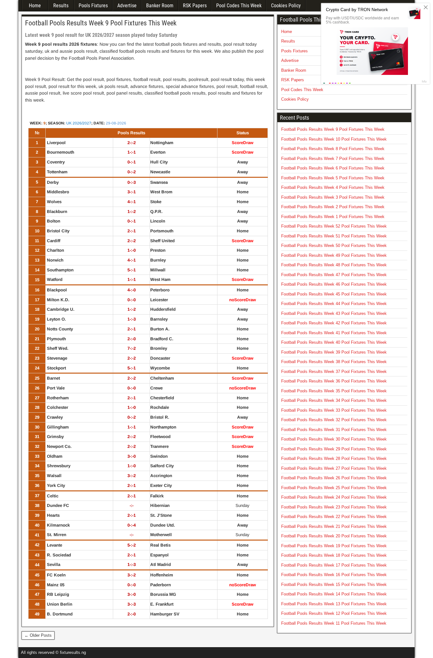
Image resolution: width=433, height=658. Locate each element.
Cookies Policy (286, 6)
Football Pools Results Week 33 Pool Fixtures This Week (334, 410)
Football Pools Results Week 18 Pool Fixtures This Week (334, 555)
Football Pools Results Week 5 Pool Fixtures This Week (333, 178)
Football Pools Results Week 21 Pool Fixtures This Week (334, 526)
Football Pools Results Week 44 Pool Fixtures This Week (334, 303)
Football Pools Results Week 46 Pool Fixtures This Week (334, 284)
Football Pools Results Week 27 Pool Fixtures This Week (334, 468)
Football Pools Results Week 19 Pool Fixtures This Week (334, 545)
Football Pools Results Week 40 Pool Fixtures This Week (334, 342)
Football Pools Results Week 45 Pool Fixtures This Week (334, 294)
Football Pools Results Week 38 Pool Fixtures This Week (334, 361)
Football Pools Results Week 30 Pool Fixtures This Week (334, 439)
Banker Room (159, 6)
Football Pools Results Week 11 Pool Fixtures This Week (333, 623)
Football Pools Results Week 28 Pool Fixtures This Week (334, 458)
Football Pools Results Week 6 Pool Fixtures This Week (333, 168)
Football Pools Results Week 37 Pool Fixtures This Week (334, 371)
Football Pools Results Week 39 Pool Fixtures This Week (334, 352)
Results (60, 6)
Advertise (127, 6)
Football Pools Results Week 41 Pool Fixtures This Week (334, 332)
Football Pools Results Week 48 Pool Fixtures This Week (334, 265)
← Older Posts (38, 635)
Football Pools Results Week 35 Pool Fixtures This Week (334, 391)
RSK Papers (195, 6)
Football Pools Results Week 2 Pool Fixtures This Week (333, 206)
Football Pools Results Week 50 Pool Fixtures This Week (334, 245)
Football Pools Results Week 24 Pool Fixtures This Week (334, 497)
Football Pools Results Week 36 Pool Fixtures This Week (334, 381)
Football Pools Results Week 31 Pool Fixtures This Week (334, 429)
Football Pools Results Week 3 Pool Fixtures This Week (333, 197)
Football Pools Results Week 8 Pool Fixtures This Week (333, 148)
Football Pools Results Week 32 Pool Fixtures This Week (334, 419)
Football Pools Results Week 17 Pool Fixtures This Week (334, 565)
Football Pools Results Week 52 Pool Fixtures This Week (334, 226)
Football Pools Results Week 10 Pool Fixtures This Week (334, 139)
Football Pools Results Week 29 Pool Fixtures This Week (334, 449)
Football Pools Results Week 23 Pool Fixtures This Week (334, 507)
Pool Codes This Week (239, 6)
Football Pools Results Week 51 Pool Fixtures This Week (334, 236)
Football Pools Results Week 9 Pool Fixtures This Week (101, 23)
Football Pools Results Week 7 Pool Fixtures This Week (333, 158)
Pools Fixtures (93, 6)
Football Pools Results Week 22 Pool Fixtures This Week (334, 516)
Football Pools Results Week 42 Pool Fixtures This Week (334, 323)
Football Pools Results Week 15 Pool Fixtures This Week (334, 584)
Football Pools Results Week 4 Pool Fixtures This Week (333, 187)
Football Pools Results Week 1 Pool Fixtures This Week (333, 216)
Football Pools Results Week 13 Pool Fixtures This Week (334, 604)
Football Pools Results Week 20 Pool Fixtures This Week (334, 536)
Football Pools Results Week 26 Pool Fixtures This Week (334, 477)
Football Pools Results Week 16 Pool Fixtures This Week (334, 574)
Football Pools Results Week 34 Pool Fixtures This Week (334, 400)
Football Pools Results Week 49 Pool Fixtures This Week (334, 255)
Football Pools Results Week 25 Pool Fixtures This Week (334, 487)
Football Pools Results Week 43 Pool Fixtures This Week (334, 313)
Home (35, 6)
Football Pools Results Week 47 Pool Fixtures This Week (334, 274)
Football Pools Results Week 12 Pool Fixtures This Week (334, 613)
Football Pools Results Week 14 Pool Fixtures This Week (334, 594)
